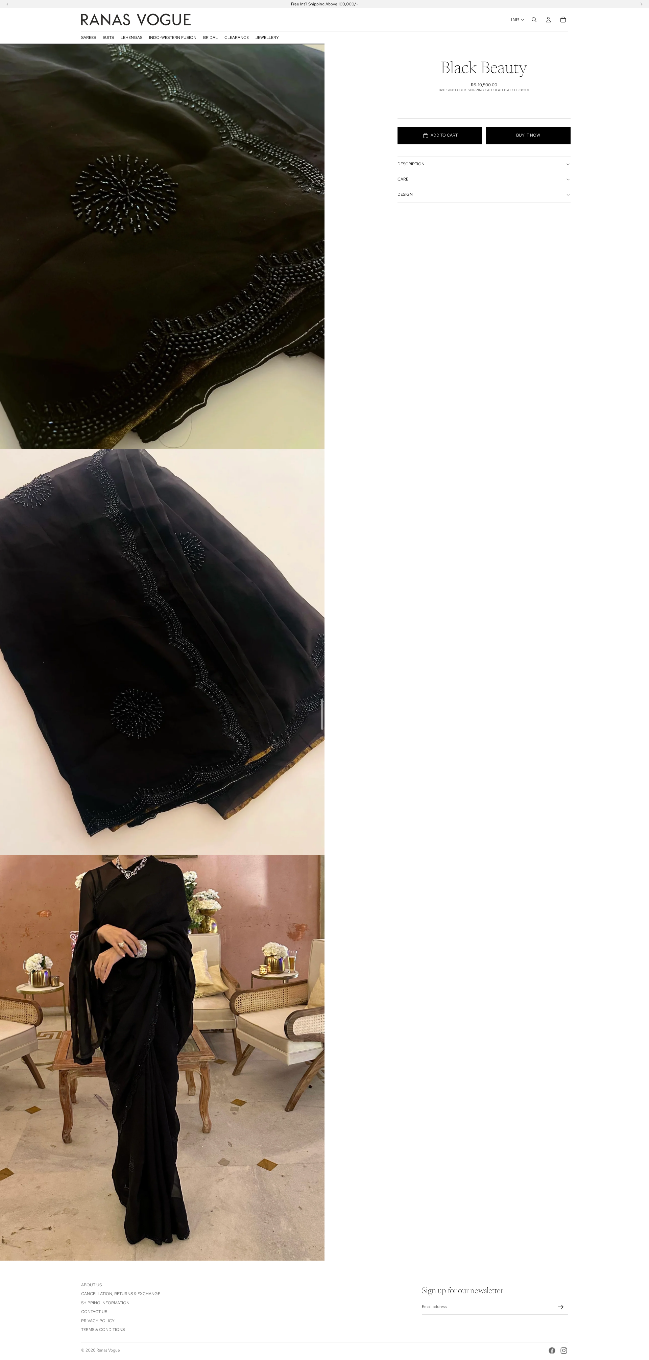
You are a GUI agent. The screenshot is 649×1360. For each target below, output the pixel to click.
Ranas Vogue (108, 1350)
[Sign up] (561, 1307)
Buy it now (528, 135)
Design (405, 194)
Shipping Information (105, 1302)
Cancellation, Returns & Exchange (120, 1293)
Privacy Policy (98, 1320)
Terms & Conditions (103, 1329)
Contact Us (94, 1311)
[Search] (534, 19)
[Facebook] (552, 1350)
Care (403, 179)
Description (411, 164)
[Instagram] (564, 1350)
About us (91, 1285)
